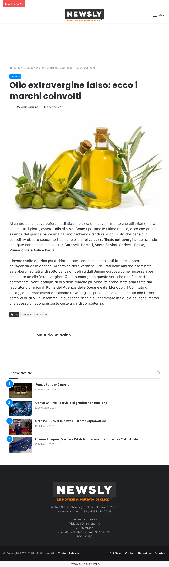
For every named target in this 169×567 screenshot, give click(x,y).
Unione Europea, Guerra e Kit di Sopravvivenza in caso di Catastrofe (86, 439)
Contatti (130, 553)
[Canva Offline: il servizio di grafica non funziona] (20, 408)
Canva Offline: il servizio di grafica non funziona (71, 403)
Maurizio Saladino (27, 106)
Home (16, 67)
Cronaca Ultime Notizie (34, 314)
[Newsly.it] (84, 15)
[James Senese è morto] (20, 390)
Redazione (145, 553)
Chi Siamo (116, 553)
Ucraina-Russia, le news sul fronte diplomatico (70, 421)
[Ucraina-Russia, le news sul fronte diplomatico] (20, 427)
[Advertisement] (84, 40)
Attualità (28, 67)
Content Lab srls (68, 553)
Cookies (160, 553)
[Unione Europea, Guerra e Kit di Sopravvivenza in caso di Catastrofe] (20, 445)
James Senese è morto (52, 384)
